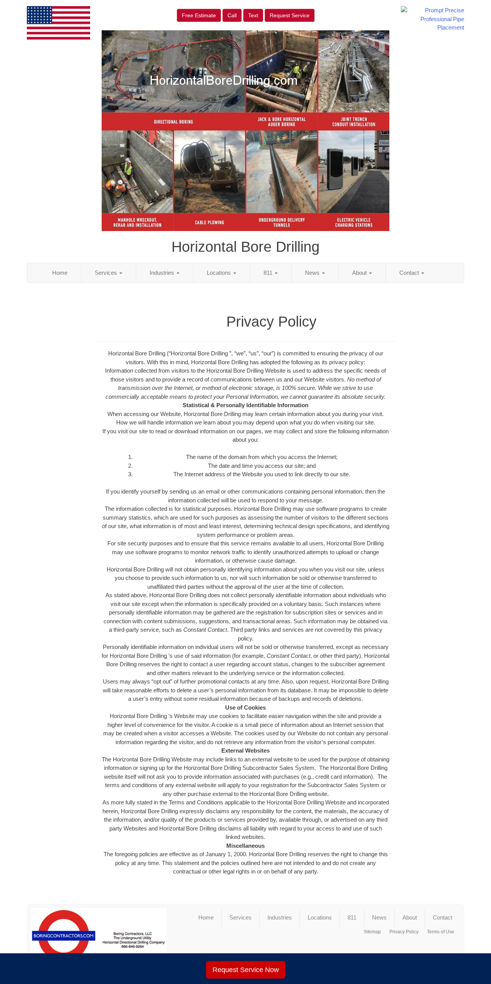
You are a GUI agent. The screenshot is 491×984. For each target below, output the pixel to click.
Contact (409, 272)
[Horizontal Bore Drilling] (98, 939)
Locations (219, 272)
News (313, 272)
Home (60, 272)
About (360, 272)
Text (253, 15)
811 (269, 272)
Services (107, 272)
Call (232, 15)
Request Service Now (246, 970)
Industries (163, 272)
